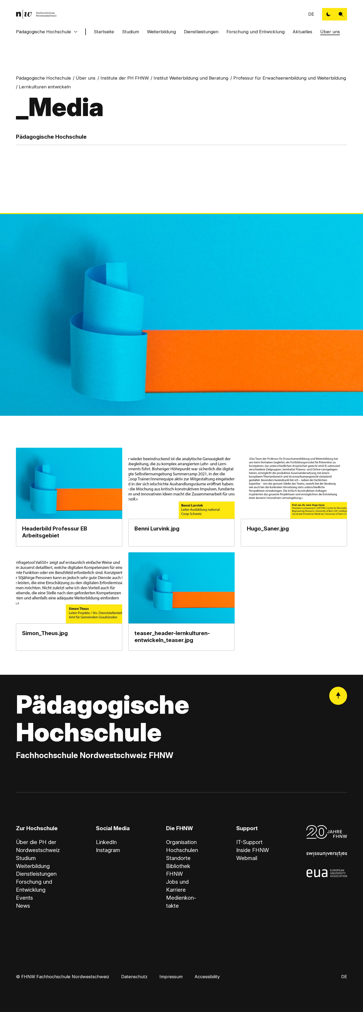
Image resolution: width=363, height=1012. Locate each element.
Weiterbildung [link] (33, 866)
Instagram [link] (108, 850)
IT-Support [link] (249, 842)
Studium (130, 31)
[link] (36, 14)
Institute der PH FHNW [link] (124, 78)
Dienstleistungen (201, 31)
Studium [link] (26, 858)
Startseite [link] (104, 31)
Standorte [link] (178, 858)
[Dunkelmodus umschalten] (328, 14)
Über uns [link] (85, 78)
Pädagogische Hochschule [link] (43, 78)
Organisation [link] (181, 842)
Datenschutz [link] (134, 976)
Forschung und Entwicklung (255, 31)
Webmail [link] (246, 858)
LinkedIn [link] (106, 842)
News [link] (23, 905)
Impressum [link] (171, 976)
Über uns (330, 31)
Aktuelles (302, 31)
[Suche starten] (341, 14)
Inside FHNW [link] (252, 850)
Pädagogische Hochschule (43, 31)
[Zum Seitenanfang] (338, 696)
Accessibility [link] (207, 976)
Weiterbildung (161, 31)
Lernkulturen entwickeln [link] (45, 86)
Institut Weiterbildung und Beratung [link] (191, 78)
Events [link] (24, 897)
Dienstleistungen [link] (36, 873)
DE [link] (311, 14)
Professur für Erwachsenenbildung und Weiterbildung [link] (289, 78)
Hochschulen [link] (182, 850)
